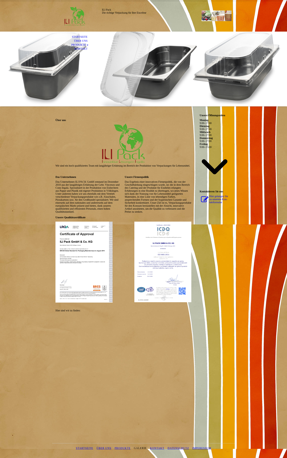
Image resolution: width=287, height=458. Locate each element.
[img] (74, 16)
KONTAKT (81, 48)
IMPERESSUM (201, 448)
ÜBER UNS (81, 40)
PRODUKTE (78, 44)
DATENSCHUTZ (178, 448)
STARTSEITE (80, 36)
